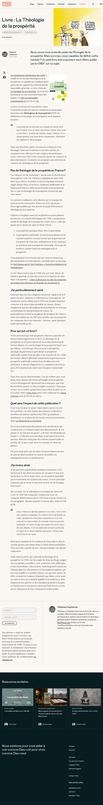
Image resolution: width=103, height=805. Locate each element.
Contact (72, 746)
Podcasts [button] (61, 4)
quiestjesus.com (75, 788)
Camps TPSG (73, 776)
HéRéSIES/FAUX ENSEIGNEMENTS (12, 32)
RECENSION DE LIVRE (30, 32)
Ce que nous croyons (76, 761)
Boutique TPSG (74, 796)
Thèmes (40, 4)
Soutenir (82, 4)
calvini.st (72, 792)
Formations (50, 4)
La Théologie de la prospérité (28, 420)
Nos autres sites (76, 782)
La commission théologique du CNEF (28, 75)
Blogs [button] (32, 4)
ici (37, 101)
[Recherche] (92, 4)
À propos (72, 757)
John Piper (32, 392)
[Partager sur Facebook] (4, 77)
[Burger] (100, 4)
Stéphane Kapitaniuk (13, 53)
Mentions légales (75, 769)
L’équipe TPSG (74, 765)
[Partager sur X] (4, 72)
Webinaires (72, 4)
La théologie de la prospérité (23, 91)
